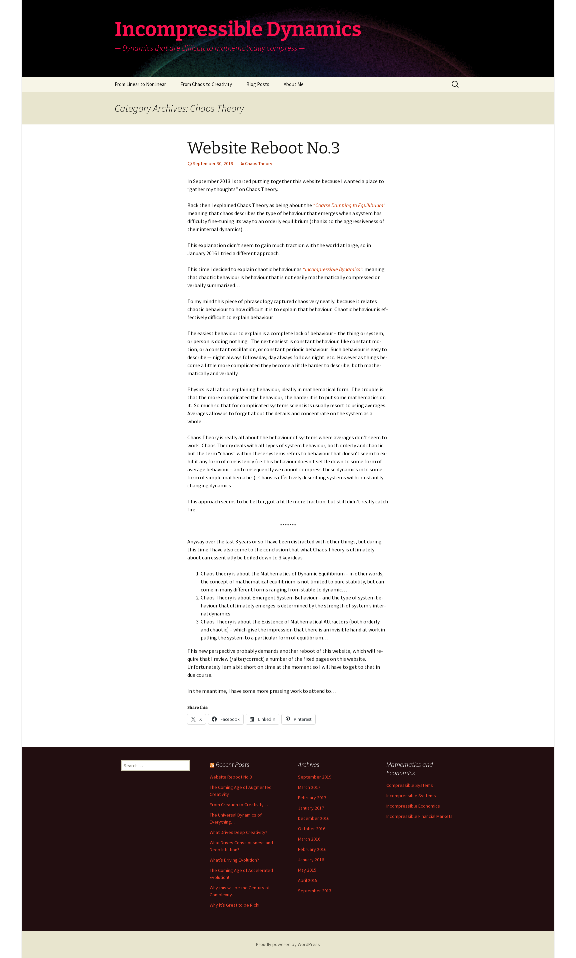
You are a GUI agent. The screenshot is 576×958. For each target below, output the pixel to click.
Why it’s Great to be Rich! (234, 905)
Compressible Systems (409, 785)
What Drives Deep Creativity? (238, 832)
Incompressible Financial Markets (419, 816)
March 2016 (309, 839)
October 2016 (311, 829)
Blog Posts (257, 84)
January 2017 (311, 808)
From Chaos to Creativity (206, 84)
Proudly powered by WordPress (288, 944)
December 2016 (313, 818)
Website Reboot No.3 (263, 148)
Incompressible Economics (413, 806)
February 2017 (312, 798)
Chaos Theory (258, 163)
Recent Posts (232, 764)
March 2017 (309, 787)
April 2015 (307, 880)
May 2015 (307, 870)
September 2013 (314, 891)
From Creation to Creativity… (239, 805)
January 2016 (311, 860)
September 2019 (314, 777)
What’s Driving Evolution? (234, 860)
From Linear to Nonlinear (140, 84)
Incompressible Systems (411, 796)
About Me (294, 84)
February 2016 (312, 849)
